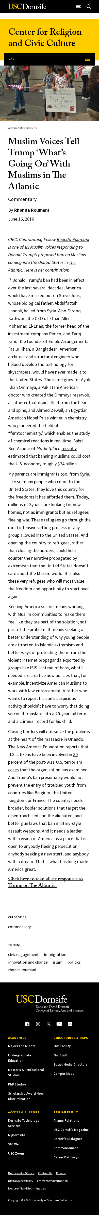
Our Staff (60, 1055)
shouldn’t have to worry (45, 706)
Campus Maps (64, 1073)
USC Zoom (16, 1153)
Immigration (55, 954)
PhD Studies (17, 1084)
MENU (12, 59)
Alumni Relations (66, 1120)
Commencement (66, 1148)
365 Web (14, 1144)
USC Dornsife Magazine (71, 1130)
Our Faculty (62, 1046)
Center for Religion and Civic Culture (45, 38)
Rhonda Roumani (31, 210)
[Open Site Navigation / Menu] (78, 6)
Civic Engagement (23, 954)
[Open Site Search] (89, 6)
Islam (57, 962)
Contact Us (45, 1173)
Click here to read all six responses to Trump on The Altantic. (45, 882)
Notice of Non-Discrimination (27, 1188)
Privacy (61, 1173)
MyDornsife (16, 1135)
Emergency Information (52, 1181)
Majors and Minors (21, 1046)
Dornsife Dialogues (68, 1139)
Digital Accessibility (20, 1181)
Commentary (19, 926)
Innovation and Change (28, 962)
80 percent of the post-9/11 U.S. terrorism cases (45, 762)
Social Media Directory (70, 1064)
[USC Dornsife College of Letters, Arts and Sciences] (27, 8)
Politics (74, 962)
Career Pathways (66, 1157)
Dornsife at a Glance (21, 1173)
